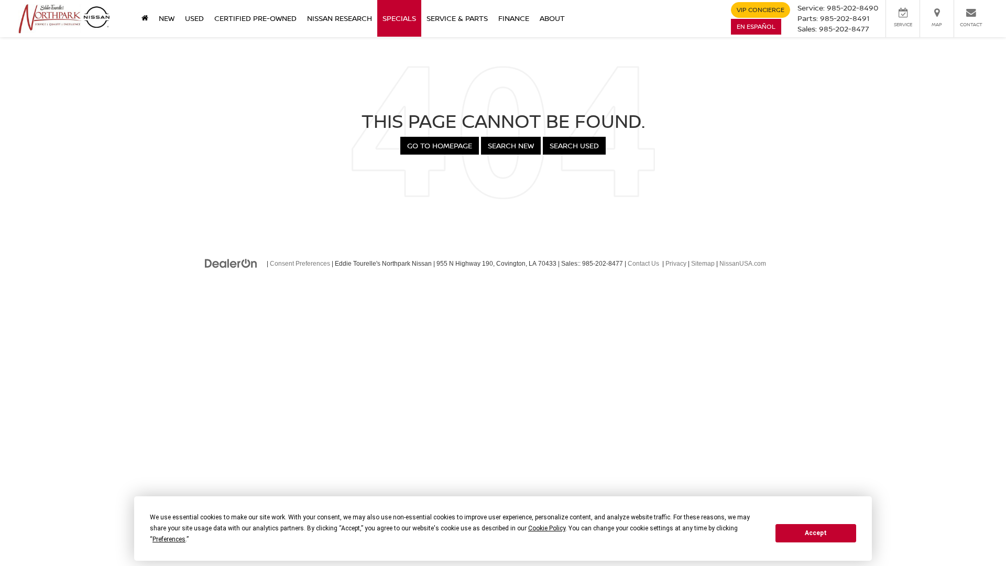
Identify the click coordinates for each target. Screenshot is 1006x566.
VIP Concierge (760, 9)
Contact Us (643, 263)
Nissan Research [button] (339, 18)
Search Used (574, 145)
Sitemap (703, 263)
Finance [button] (513, 18)
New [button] (166, 18)
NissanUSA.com (742, 263)
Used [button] (194, 18)
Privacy (675, 263)
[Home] (145, 18)
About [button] (552, 18)
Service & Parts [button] (457, 18)
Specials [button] (399, 18)
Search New (511, 145)
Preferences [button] (168, 539)
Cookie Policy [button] (546, 528)
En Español (756, 26)
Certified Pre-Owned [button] (255, 18)
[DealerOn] (231, 263)
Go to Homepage (439, 145)
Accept (816, 533)
